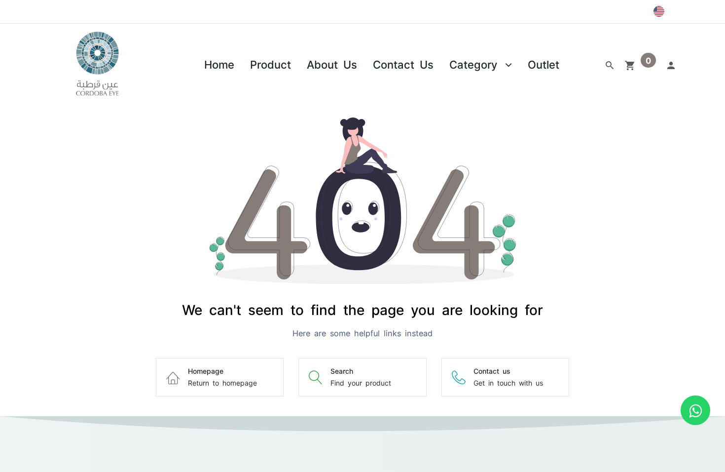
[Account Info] (670, 64)
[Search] (609, 64)
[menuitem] (219, 64)
